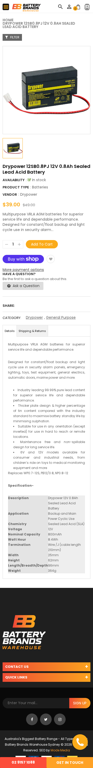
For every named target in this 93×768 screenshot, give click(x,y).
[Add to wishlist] (51, 259)
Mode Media (60, 750)
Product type (16, 187)
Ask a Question (26, 285)
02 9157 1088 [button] (23, 762)
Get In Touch (69, 762)
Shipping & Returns (32, 331)
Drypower (28, 194)
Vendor (10, 194)
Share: (9, 305)
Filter (14, 37)
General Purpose (61, 317)
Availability (14, 180)
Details (10, 331)
